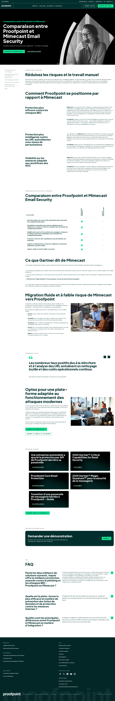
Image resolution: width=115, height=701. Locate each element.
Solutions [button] (42, 6)
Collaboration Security (9, 645)
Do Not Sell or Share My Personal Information (70, 694)
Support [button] (91, 1)
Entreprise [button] (58, 6)
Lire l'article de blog (38, 467)
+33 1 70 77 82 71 (63, 678)
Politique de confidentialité (41, 694)
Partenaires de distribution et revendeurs (13, 655)
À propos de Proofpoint (65, 645)
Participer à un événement (65, 681)
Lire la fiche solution (38, 485)
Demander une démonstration (13, 51)
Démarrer (105, 538)
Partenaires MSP (7, 658)
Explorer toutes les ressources (37, 513)
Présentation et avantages (10, 71)
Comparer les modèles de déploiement (38, 433)
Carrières (61, 654)
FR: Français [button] (108, 1)
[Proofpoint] (7, 6)
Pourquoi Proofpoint (64, 648)
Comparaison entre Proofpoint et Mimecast (11, 75)
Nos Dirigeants (62, 657)
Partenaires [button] (82, 1)
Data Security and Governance (11, 648)
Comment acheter (63, 651)
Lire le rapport (78, 467)
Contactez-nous (63, 684)
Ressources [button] (50, 6)
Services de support (8, 676)
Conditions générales (27, 694)
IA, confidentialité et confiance (66, 662)
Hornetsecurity (63, 665)
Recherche (6, 1)
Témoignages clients (12, 80)
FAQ (6, 88)
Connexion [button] (98, 1)
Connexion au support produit (10, 673)
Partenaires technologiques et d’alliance (13, 661)
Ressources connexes (12, 82)
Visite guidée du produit (34, 51)
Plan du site (53, 694)
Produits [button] (35, 6)
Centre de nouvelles (64, 659)
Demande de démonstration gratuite (68, 686)
